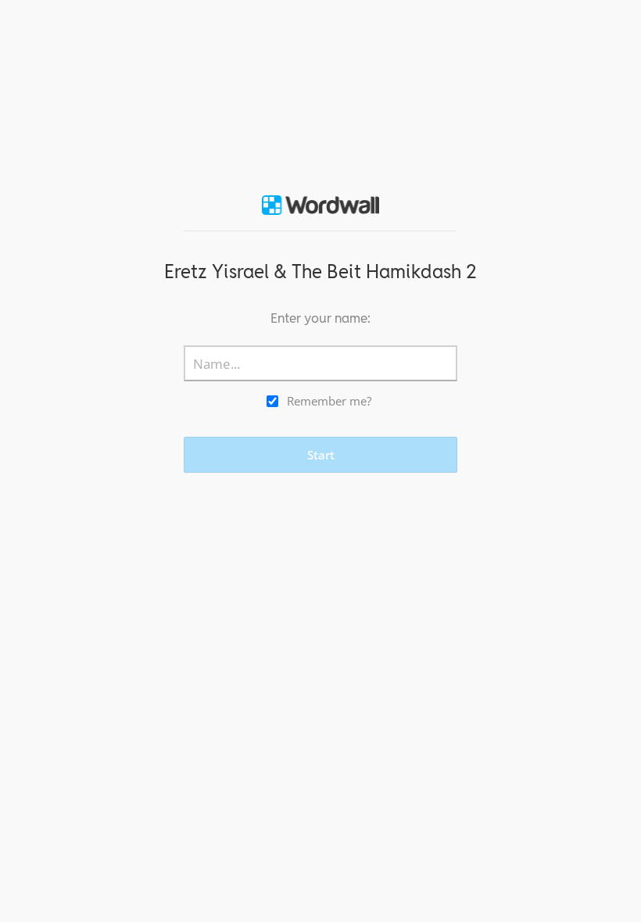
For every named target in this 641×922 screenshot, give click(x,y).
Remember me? (329, 401)
